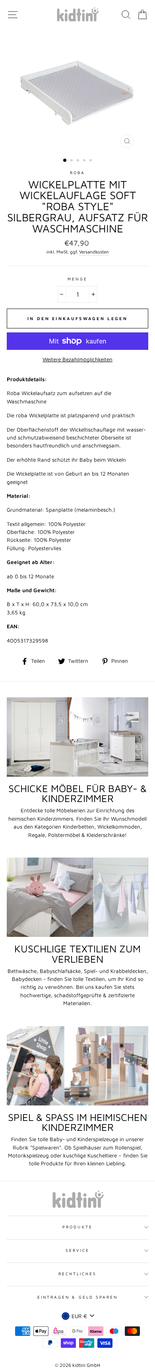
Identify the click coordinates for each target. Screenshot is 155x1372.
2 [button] (72, 161)
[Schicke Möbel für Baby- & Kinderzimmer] (77, 737)
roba (77, 172)
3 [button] (79, 161)
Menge (77, 278)
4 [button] (85, 161)
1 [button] (65, 161)
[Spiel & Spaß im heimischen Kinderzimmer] (77, 1065)
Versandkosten (94, 251)
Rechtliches (77, 1273)
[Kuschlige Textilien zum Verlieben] (77, 897)
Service (77, 1250)
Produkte (77, 1226)
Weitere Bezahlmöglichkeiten (77, 359)
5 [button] (91, 161)
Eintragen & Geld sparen (77, 1297)
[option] (77, 91)
